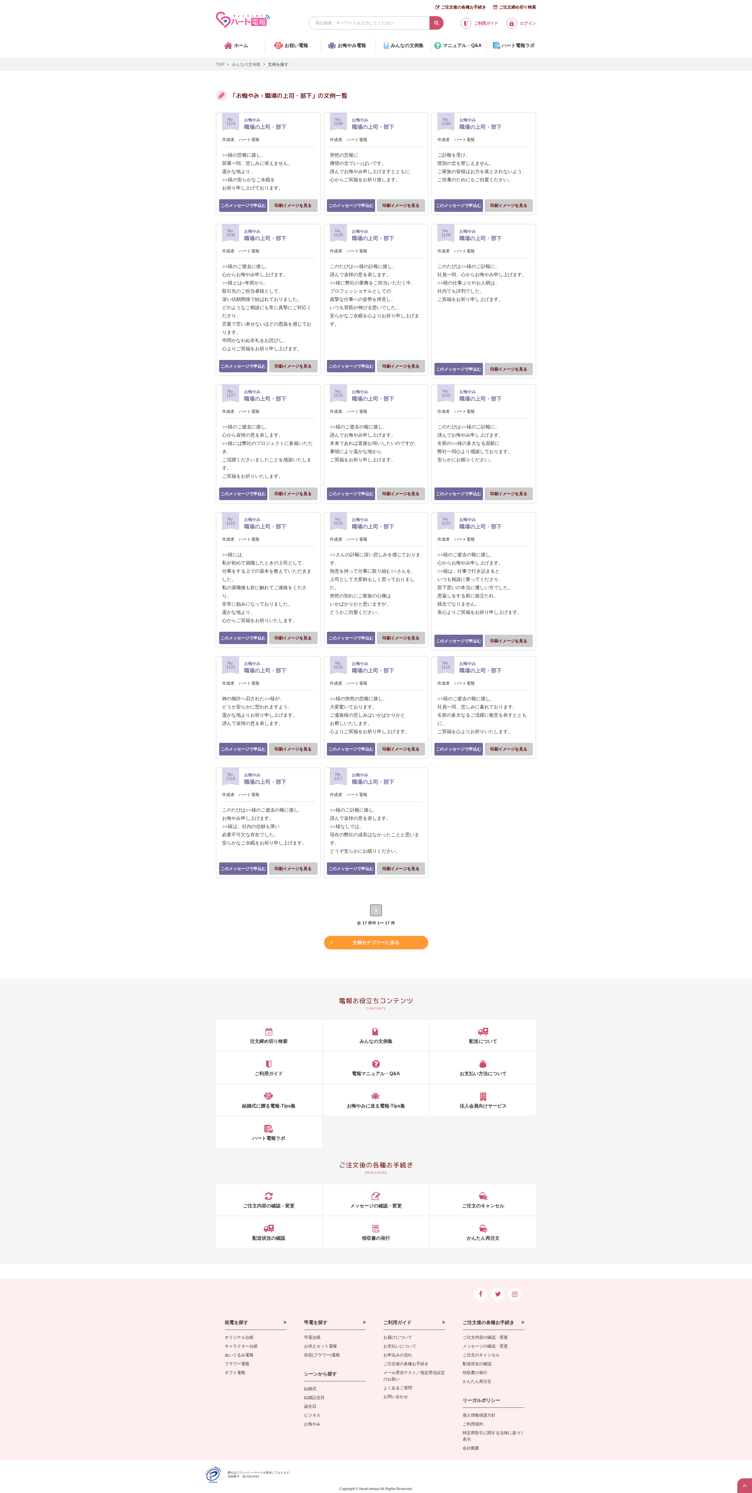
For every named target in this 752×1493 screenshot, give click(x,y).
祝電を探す (236, 1322)
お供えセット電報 (320, 1346)
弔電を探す (316, 1322)
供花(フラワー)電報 (322, 1355)
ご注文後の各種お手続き (463, 7)
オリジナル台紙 (239, 1337)
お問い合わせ (395, 1396)
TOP (220, 64)
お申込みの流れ (397, 1355)
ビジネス (312, 1415)
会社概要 (471, 1448)
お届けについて (397, 1337)
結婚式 (310, 1388)
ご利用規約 (473, 1424)
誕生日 (310, 1406)
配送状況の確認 (477, 1363)
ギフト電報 (235, 1372)
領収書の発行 (475, 1372)
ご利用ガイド (397, 1322)
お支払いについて (399, 1346)
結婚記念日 (314, 1397)
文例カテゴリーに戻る (376, 942)
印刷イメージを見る (293, 205)
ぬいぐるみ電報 (239, 1355)
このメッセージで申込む (243, 205)
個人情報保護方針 (479, 1415)
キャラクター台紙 (241, 1346)
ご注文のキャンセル (481, 1355)
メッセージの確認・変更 (485, 1346)
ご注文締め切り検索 (517, 7)
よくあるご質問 (397, 1387)
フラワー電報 (237, 1363)
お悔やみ (312, 1424)
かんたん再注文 (477, 1381)
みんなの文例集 (246, 64)
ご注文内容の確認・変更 (485, 1337)
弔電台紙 (312, 1337)
